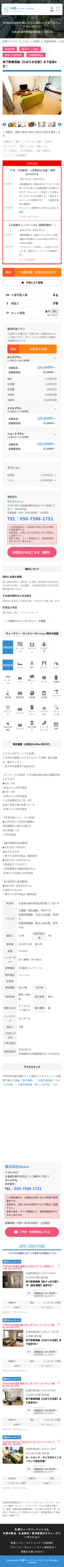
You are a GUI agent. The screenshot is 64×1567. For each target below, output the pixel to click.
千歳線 (22, 910)
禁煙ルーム (41, 146)
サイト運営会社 (45, 1547)
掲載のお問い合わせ (32, 1551)
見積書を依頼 (38, 349)
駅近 (18, 141)
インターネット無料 (32, 141)
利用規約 (48, 1543)
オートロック (10, 146)
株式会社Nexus (15, 501)
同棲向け (8, 141)
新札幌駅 (33, 910)
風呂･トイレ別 (26, 146)
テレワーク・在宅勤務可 (15, 155)
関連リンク (17, 1543)
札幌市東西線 (25, 914)
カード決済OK (10, 150)
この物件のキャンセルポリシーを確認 (25, 620)
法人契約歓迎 (26, 150)
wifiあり (48, 141)
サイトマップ (33, 1543)
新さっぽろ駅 (43, 923)
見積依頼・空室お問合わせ (38, 272)
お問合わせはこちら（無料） (32, 552)
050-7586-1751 (36, 518)
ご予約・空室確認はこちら (34, 1231)
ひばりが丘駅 (43, 914)
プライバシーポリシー (22, 1547)
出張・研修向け (43, 150)
